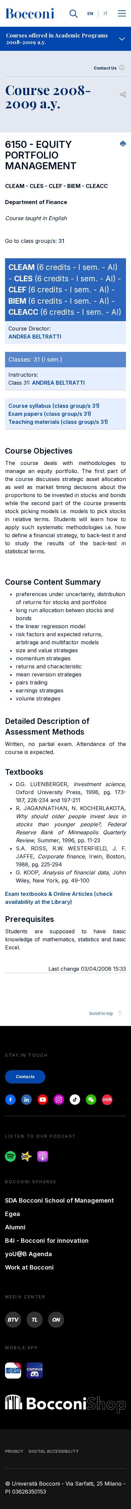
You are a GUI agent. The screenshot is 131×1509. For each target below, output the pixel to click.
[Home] (30, 13)
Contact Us (105, 68)
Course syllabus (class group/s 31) (54, 405)
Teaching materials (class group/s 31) (58, 421)
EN (90, 13)
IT (106, 13)
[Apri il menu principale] (122, 14)
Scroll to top (101, 1013)
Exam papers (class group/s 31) (49, 413)
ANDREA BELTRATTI (34, 336)
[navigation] (65, 39)
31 (61, 241)
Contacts (25, 1076)
